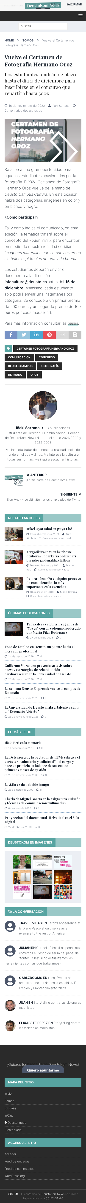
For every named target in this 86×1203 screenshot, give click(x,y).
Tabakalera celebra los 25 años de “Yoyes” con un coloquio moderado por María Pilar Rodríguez (53, 628)
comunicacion (19, 357)
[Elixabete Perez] (10, 1029)
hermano (15, 374)
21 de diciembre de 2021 (44, 534)
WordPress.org (15, 1176)
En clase (10, 1108)
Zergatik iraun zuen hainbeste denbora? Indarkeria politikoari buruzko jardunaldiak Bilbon (51, 556)
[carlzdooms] (10, 984)
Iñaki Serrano (60, 105)
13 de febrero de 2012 (21, 748)
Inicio (8, 1093)
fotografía (50, 366)
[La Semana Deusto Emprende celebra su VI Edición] (42, 877)
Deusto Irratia (16, 1122)
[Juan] (10, 1008)
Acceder (10, 1154)
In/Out (9, 1115)
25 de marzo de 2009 (20, 789)
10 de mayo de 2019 (42, 592)
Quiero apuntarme (43, 1070)
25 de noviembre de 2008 (23, 775)
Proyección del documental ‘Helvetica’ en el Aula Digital (42, 820)
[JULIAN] (10, 954)
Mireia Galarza (68, 592)
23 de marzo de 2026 (21, 679)
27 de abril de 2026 (41, 637)
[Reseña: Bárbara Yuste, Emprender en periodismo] (22, 892)
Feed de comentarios (19, 1168)
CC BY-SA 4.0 (54, 1198)
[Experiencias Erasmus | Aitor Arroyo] (22, 877)
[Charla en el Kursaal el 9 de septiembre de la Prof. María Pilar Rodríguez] (63, 862)
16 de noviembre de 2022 (27, 105)
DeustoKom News (53, 1194)
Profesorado (13, 1130)
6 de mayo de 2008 (19, 808)
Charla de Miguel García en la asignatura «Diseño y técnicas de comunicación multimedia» (42, 801)
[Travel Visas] (10, 929)
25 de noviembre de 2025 (23, 698)
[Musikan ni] (63, 877)
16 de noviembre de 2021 (45, 565)
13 (42, 748)
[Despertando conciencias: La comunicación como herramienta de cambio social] (63, 892)
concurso (47, 357)
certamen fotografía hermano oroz (45, 348)
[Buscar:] (43, 26)
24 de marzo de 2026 (21, 656)
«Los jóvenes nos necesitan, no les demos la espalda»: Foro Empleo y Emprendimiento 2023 (49, 983)
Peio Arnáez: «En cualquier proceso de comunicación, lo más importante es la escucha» (53, 582)
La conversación (28, 911)
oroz (34, 374)
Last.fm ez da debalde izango (27, 784)
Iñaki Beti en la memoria (23, 743)
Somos (9, 1101)
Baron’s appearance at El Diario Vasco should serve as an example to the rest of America (49, 928)
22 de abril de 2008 (20, 827)
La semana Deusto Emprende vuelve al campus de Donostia (42, 690)
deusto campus (20, 366)
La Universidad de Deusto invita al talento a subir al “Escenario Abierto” (42, 709)
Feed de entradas (17, 1161)
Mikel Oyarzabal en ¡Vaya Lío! (49, 529)
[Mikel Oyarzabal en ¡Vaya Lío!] (14, 534)
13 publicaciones (57, 428)
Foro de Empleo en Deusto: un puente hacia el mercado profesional (40, 649)
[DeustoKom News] (43, 8)
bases (73, 323)
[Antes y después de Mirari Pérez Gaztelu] (22, 862)
